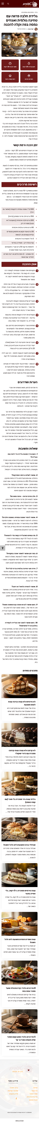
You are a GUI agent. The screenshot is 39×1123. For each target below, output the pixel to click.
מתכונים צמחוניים (28, 12)
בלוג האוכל (14, 1088)
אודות (35, 1088)
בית (36, 12)
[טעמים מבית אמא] (29, 4)
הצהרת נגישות (20, 1120)
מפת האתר (33, 1094)
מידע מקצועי (13, 1094)
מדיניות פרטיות (32, 1097)
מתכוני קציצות (13, 1091)
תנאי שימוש (33, 1100)
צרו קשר (34, 1091)
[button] (8, 4)
